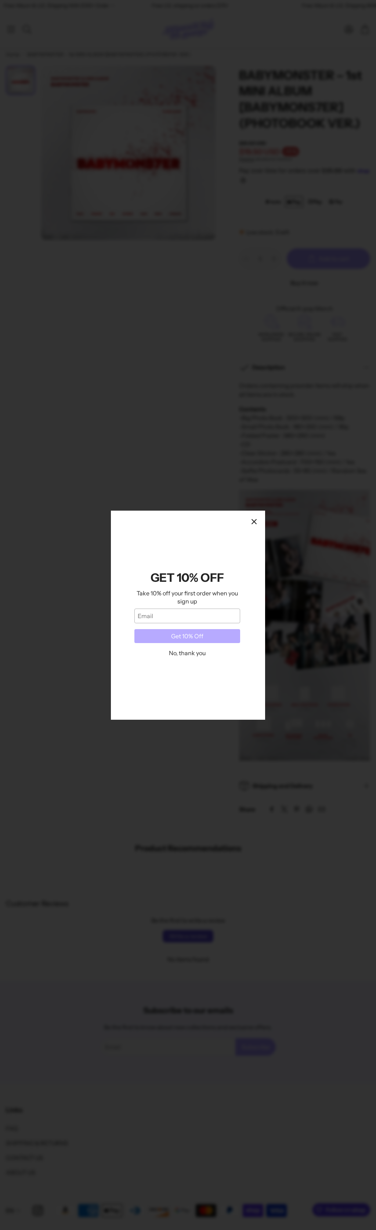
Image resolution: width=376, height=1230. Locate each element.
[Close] (254, 522)
